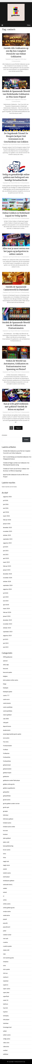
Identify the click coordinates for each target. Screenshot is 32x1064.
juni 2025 (5, 550)
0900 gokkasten (7, 657)
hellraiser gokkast (8, 819)
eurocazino (6, 738)
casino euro (6, 699)
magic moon (6, 865)
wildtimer (5, 1054)
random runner (7, 934)
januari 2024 (6, 616)
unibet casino (7, 1035)
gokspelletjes (7, 795)
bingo (4, 684)
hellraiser (5, 815)
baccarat (5, 668)
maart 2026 (6, 516)
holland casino (7, 823)
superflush (6, 996)
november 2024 (7, 577)
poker (4, 930)
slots (4, 965)
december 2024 (7, 574)
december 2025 (7, 527)
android (5, 661)
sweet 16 (5, 1000)
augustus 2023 (7, 635)
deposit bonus (7, 726)
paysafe (5, 923)
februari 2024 (7, 612)
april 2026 (6, 512)
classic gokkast (7, 714)
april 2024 (6, 604)
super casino (6, 988)
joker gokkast (7, 838)
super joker (6, 992)
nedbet (5, 888)
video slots (6, 1042)
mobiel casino (7, 873)
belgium (5, 676)
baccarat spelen (7, 672)
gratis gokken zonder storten (11, 803)
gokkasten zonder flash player (11, 780)
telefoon (5, 1004)
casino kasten (7, 703)
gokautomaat (7, 765)
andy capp (6, 664)
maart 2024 (6, 608)
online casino (6, 904)
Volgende (18, 428)
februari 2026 (7, 519)
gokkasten (6, 776)
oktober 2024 (7, 581)
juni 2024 (5, 597)
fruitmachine (6, 757)
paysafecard (6, 927)
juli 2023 (5, 639)
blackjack (5, 688)
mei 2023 (5, 647)
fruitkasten (6, 753)
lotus (4, 857)
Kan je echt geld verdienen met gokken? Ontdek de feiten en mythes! (16, 407)
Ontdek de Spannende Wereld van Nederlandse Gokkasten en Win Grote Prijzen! (16, 94)
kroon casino (6, 849)
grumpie (5, 811)
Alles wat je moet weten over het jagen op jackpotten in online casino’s (16, 251)
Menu (28, 25)
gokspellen (6, 792)
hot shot (5, 830)
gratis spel (6, 807)
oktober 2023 (7, 628)
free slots (6, 742)
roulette (5, 942)
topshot (5, 1011)
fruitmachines (7, 761)
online (5, 900)
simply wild (6, 950)
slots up (5, 973)
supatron (5, 985)
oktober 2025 (7, 535)
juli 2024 (5, 593)
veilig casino (6, 1039)
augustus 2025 (7, 543)
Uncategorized (7, 1027)
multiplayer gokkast (8, 880)
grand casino (6, 799)
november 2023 (7, 624)
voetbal (5, 1050)
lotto (4, 853)
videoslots (6, 1046)
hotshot (5, 834)
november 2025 (7, 531)
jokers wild (6, 842)
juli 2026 (5, 500)
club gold (5, 722)
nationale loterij (7, 884)
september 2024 (7, 585)
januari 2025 (6, 570)
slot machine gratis (8, 958)
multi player (6, 877)
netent (5, 892)
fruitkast (5, 749)
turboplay (6, 1015)
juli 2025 (5, 547)
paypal (5, 919)
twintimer (6, 1023)
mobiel (5, 869)
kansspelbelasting (8, 846)
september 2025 (7, 539)
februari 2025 (7, 566)
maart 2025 (6, 562)
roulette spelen (7, 946)
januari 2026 (6, 523)
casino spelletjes (7, 707)
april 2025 (6, 558)
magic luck (6, 861)
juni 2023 (5, 643)
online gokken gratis (9, 907)
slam (4, 954)
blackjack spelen (7, 691)
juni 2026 (5, 504)
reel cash (5, 938)
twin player (6, 1019)
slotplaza (5, 961)
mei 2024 (5, 600)
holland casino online (9, 826)
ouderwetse (6, 915)
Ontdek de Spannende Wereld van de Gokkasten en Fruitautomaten (16, 325)
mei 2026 (5, 508)
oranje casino (7, 911)
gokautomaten (7, 769)
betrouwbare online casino (10, 680)
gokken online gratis (9, 784)
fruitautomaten (16, 61)
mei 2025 (5, 554)
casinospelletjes (7, 711)
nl (3, 896)
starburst (5, 977)
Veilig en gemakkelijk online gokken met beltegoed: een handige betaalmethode (16, 177)
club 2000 (6, 718)
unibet (5, 1031)
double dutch (6, 730)
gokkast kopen (7, 772)
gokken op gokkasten (9, 788)
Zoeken (4, 435)
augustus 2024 (7, 589)
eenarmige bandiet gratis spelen (12, 734)
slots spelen (6, 969)
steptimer (6, 981)
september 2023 (7, 631)
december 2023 (7, 620)
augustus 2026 (7, 496)
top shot (5, 1008)
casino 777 (6, 695)
